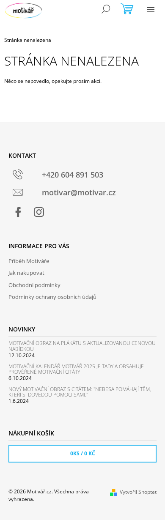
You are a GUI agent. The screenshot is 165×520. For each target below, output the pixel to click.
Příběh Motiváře (28, 261)
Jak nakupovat (26, 272)
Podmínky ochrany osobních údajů (52, 297)
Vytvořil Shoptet (138, 491)
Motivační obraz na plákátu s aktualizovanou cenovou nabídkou (82, 345)
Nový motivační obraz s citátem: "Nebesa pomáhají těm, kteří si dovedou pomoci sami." (79, 391)
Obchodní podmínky (34, 285)
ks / (82, 453)
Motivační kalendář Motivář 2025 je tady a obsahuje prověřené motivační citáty (76, 369)
